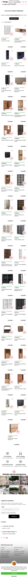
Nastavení (14, 576)
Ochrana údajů (4, 555)
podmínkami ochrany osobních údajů (8, 513)
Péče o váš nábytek (5, 551)
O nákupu (16, 549)
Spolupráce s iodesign (19, 551)
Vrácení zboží (17, 555)
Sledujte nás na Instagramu (14, 474)
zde (16, 570)
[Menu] (25, 2)
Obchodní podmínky (19, 553)
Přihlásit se (14, 516)
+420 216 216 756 (16, 2)
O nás (2, 549)
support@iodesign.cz (9, 532)
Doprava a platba (5, 553)
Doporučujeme (7, 22)
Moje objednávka (5, 557)
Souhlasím (14, 573)
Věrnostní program (18, 547)
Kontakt (2, 547)
